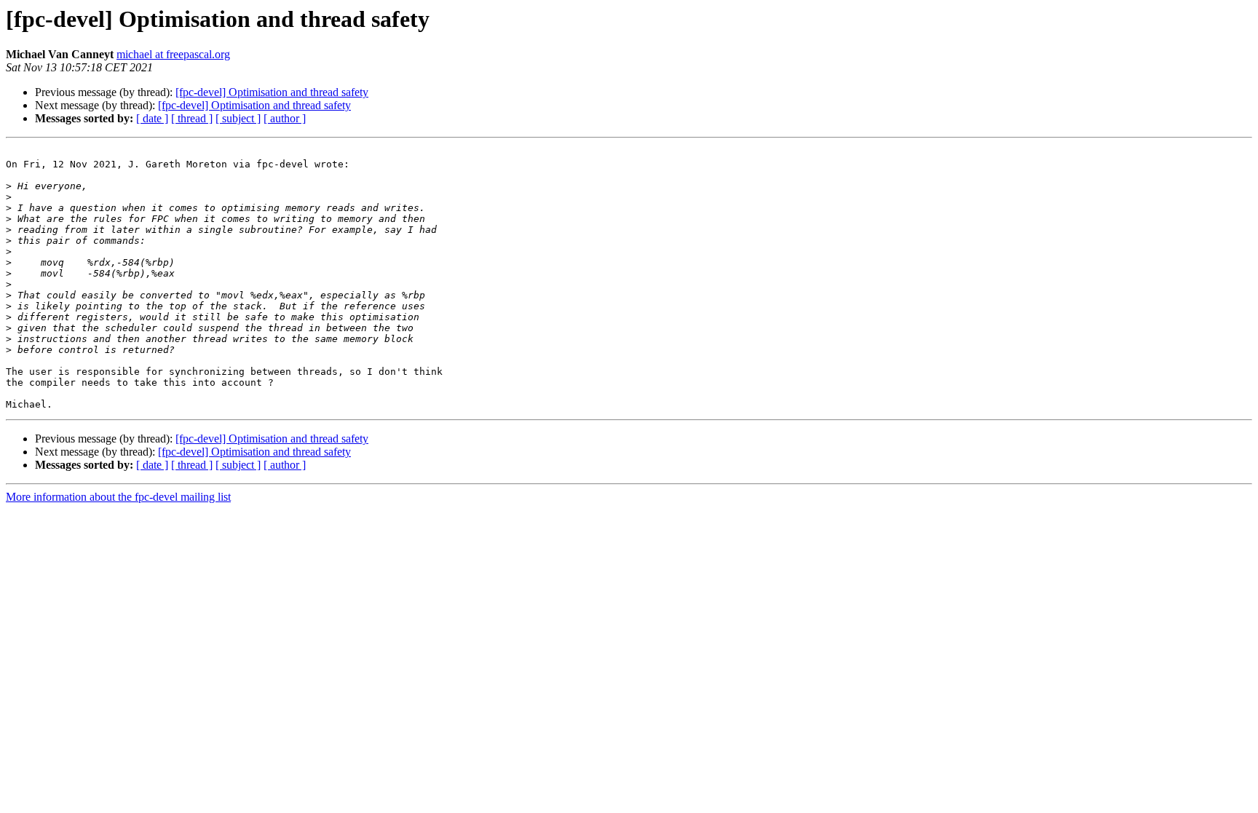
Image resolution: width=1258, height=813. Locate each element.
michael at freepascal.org (173, 54)
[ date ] (152, 118)
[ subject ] (238, 118)
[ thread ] (192, 118)
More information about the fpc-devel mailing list (118, 497)
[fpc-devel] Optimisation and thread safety (271, 92)
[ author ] (285, 118)
